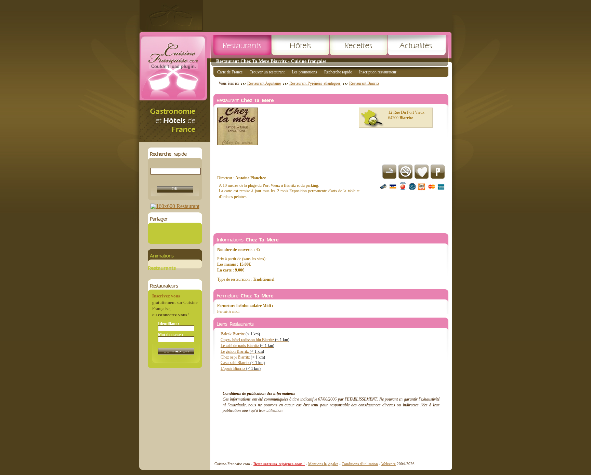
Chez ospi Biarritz (243, 357)
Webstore (388, 464)
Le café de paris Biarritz (247, 345)
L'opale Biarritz (241, 368)
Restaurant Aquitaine (264, 83)
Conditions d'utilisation (360, 464)
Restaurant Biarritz (364, 83)
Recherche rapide (338, 72)
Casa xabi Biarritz (243, 362)
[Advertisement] (327, 15)
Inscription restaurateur (377, 72)
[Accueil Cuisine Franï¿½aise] (174, 140)
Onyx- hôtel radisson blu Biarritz (255, 339)
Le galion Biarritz (242, 351)
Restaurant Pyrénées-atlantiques (315, 83)
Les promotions (304, 72)
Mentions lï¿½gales (323, 464)
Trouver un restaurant (267, 72)
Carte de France (229, 72)
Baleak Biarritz (240, 334)
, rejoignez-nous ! (279, 464)
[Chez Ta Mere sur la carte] (372, 118)
